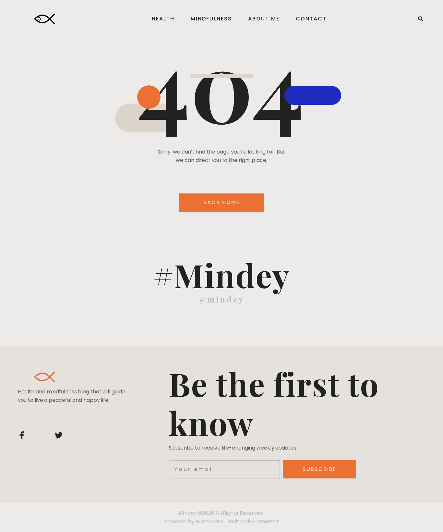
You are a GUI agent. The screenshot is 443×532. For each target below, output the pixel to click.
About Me (264, 18)
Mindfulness (211, 18)
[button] (420, 18)
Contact (311, 18)
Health (163, 18)
